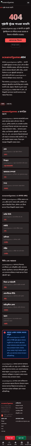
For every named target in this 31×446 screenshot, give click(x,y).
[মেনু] (28, 2)
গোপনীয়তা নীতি (19, 410)
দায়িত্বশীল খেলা (19, 413)
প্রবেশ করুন (3, 423)
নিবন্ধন (2, 421)
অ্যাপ (2, 426)
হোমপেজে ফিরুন (15, 40)
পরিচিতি (2, 104)
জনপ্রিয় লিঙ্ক (9, 104)
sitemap (3, 431)
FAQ (2, 428)
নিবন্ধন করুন (15, 45)
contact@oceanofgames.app (23, 421)
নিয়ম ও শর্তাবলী (19, 408)
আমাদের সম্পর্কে (19, 405)
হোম (1, 8)
